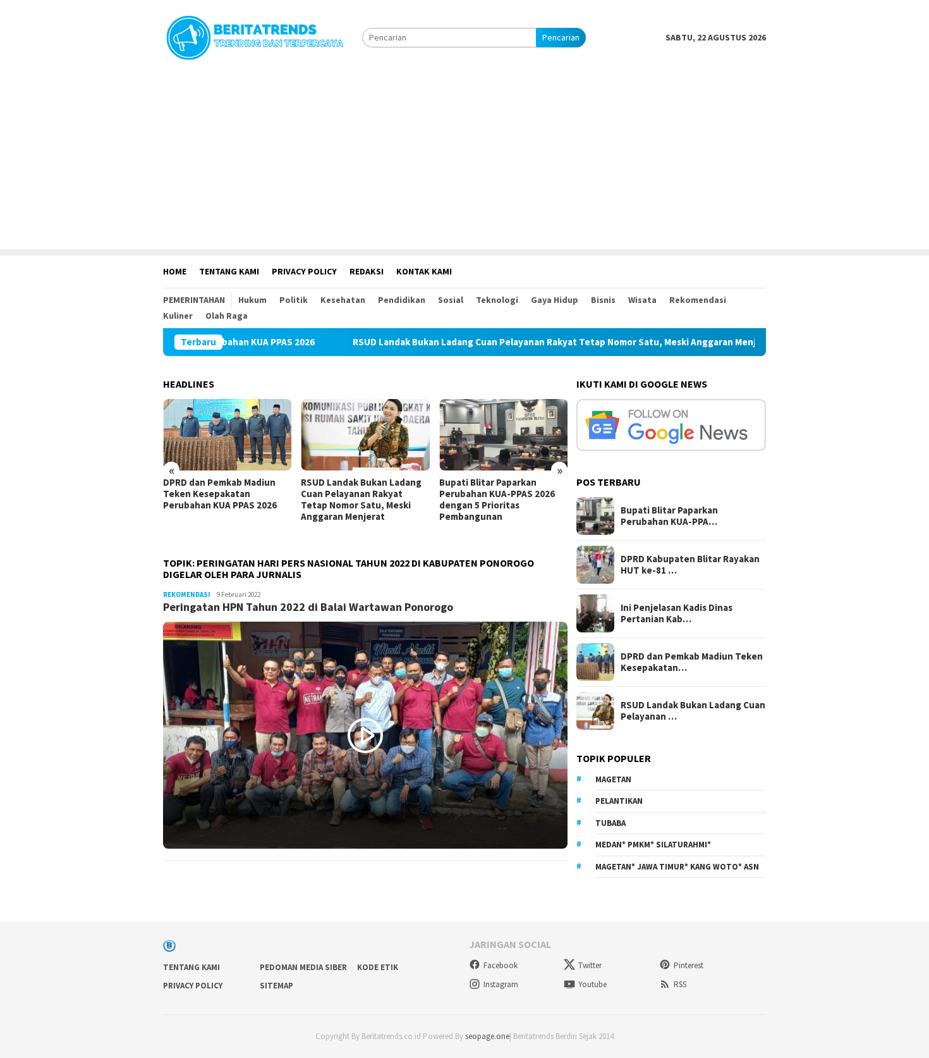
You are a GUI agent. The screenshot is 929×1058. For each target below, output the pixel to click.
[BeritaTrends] (254, 36)
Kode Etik (377, 967)
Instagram (500, 984)
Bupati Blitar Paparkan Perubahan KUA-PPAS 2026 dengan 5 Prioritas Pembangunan (497, 499)
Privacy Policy (192, 985)
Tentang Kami (191, 967)
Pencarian (561, 37)
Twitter (590, 965)
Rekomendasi (186, 594)
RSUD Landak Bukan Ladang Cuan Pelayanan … (693, 710)
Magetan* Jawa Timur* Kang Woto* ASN (677, 866)
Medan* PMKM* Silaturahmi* (653, 844)
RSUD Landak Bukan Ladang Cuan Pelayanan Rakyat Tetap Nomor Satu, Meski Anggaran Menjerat (515, 342)
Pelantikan (619, 801)
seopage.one (487, 1036)
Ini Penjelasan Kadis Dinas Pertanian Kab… (676, 613)
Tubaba (610, 823)
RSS (680, 984)
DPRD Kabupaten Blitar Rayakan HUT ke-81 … (690, 564)
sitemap (276, 985)
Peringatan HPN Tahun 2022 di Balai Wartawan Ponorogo (308, 607)
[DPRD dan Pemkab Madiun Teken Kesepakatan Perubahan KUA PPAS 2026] (227, 435)
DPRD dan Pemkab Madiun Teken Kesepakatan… (692, 662)
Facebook (500, 965)
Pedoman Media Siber (303, 967)
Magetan (613, 779)
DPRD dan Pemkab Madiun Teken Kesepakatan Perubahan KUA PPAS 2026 (220, 494)
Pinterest (688, 965)
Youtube (592, 984)
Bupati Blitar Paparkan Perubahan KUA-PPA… (669, 516)
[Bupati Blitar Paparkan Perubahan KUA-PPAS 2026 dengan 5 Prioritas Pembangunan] (503, 435)
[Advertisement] (464, 160)
